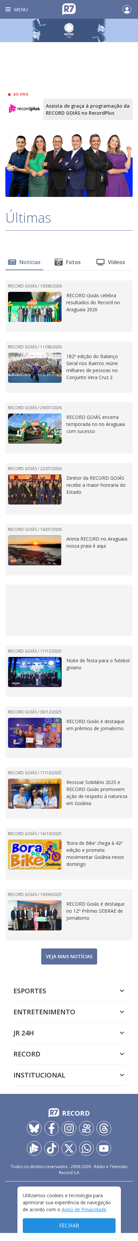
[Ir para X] (69, 1148)
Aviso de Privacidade (84, 1209)
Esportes (29, 990)
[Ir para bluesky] (34, 1128)
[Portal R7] (69, 8)
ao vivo (20, 94)
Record (27, 1053)
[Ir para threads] (103, 1128)
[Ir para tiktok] (51, 1148)
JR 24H (23, 1032)
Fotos (73, 262)
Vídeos (116, 262)
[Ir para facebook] (51, 1128)
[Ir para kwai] (86, 1128)
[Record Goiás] (69, 30)
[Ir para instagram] (69, 1128)
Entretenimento (44, 1011)
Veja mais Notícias (69, 956)
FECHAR (69, 1225)
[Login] (127, 9)
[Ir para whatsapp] (86, 1148)
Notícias (30, 262)
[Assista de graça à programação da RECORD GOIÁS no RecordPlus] (24, 109)
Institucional (39, 1075)
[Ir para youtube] (103, 1148)
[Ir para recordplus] (34, 1148)
